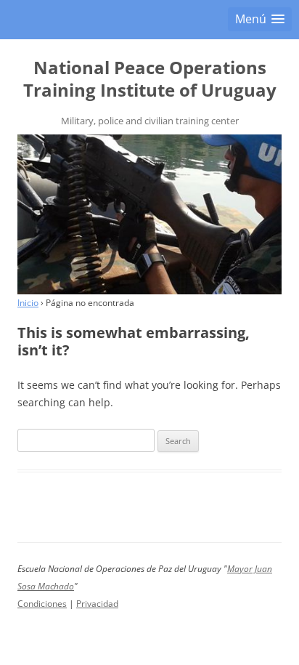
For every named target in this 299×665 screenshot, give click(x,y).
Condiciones (42, 603)
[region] (149, 214)
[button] (260, 19)
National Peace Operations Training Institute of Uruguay (150, 79)
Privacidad (97, 603)
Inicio (27, 302)
